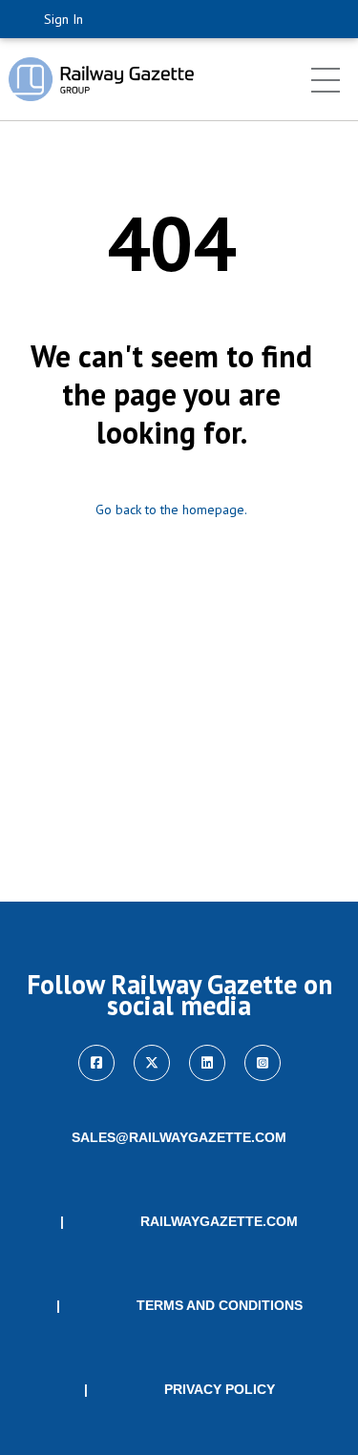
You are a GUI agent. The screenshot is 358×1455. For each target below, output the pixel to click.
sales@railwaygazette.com (179, 1137)
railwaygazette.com (219, 1221)
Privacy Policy (219, 1389)
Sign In (63, 19)
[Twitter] (152, 1063)
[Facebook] (96, 1063)
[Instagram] (262, 1063)
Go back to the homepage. (171, 509)
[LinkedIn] (207, 1063)
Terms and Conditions (220, 1305)
